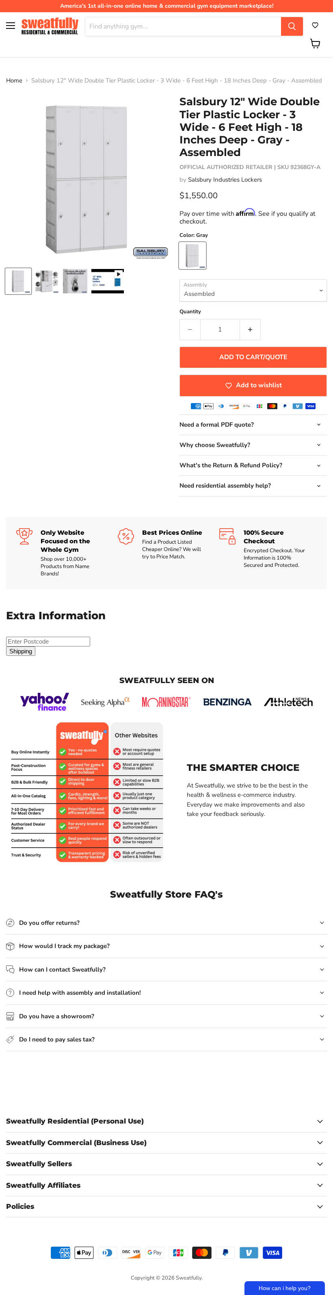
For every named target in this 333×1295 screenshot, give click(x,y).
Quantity (190, 312)
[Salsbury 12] (18, 281)
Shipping (20, 651)
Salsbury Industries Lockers (225, 180)
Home (14, 80)
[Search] (292, 26)
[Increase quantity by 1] (250, 329)
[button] (315, 25)
